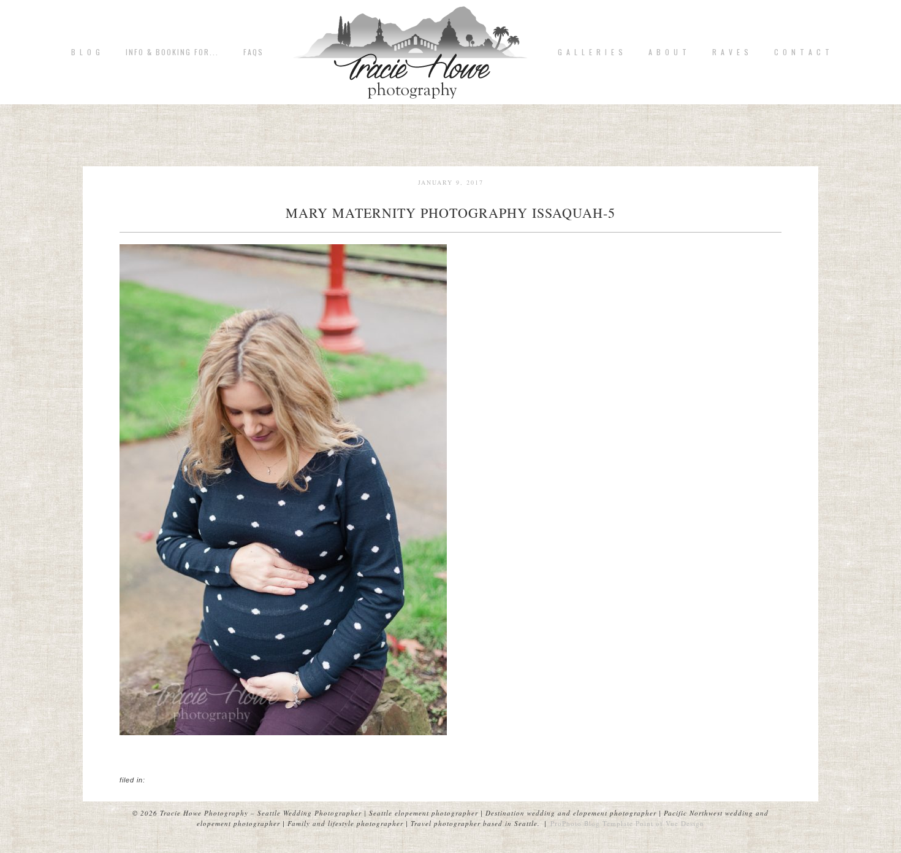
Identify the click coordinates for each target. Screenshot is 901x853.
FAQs (253, 52)
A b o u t (668, 52)
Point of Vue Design (670, 823)
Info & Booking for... (172, 52)
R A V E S (731, 52)
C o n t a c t (802, 52)
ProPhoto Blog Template (591, 823)
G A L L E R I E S (591, 52)
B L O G (86, 52)
